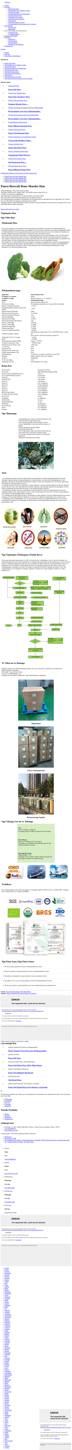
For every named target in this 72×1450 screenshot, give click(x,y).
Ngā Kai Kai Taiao (14, 12)
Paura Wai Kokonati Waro (18, 133)
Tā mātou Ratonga (13, 34)
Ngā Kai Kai (12, 21)
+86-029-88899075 (10, 1129)
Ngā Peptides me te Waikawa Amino (19, 10)
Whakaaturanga (13, 43)
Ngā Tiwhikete (12, 41)
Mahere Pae (8, 1137)
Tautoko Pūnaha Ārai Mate (15, 1142)
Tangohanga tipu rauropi (15, 17)
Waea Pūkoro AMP (10, 1138)
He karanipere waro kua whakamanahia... (24, 111)
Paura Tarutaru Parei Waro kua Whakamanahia (27, 1051)
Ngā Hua (7, 7)
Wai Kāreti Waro (14, 1080)
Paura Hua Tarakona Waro (19, 97)
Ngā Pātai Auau (13, 32)
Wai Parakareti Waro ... (17, 162)
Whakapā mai (8, 46)
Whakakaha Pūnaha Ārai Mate (31, 1140)
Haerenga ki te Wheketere (16, 44)
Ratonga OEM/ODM (10, 36)
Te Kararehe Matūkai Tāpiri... (20, 141)
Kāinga (6, 5)
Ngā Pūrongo (8, 26)
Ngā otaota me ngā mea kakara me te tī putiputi (22, 24)
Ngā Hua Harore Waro (15, 15)
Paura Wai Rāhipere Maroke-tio (20, 1073)
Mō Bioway (11, 39)
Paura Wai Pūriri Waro (17, 148)
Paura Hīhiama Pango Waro (19, 170)
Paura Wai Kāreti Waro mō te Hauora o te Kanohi (21, 993)
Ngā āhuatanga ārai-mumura (12, 1140)
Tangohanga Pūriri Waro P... (19, 155)
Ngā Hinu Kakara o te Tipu (16, 22)
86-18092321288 (9, 1202)
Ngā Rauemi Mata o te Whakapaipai (19, 14)
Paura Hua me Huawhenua (16, 19)
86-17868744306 (9, 1188)
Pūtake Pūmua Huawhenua (49, 1140)
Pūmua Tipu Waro (13, 9)
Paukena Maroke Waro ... (18, 104)
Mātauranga (11, 29)
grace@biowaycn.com (11, 1130)
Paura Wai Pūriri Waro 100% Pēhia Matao (18, 991)
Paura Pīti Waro (14, 90)
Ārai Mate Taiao (29, 1142)
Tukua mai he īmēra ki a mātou (10, 209)
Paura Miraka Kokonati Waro (20, 126)
